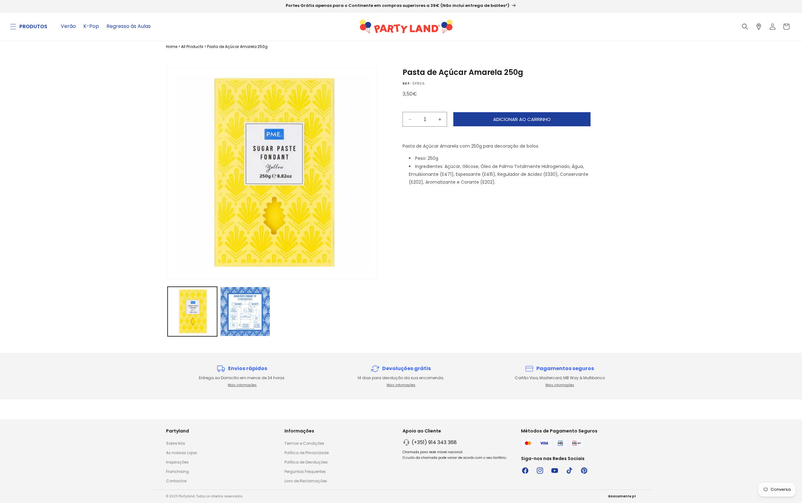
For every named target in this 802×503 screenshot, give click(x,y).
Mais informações (242, 385)
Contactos (176, 481)
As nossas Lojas (181, 452)
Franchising (177, 471)
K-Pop (91, 26)
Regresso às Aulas (129, 26)
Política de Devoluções (306, 462)
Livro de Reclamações (305, 481)
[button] (13, 27)
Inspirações (177, 462)
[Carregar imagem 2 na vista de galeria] (245, 311)
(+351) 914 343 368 (434, 442)
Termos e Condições (304, 443)
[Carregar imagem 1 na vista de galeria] (192, 311)
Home (171, 46)
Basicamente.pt (622, 496)
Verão (68, 26)
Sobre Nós (175, 443)
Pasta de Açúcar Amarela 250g (237, 46)
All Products (192, 46)
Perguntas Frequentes (305, 471)
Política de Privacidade (306, 452)
